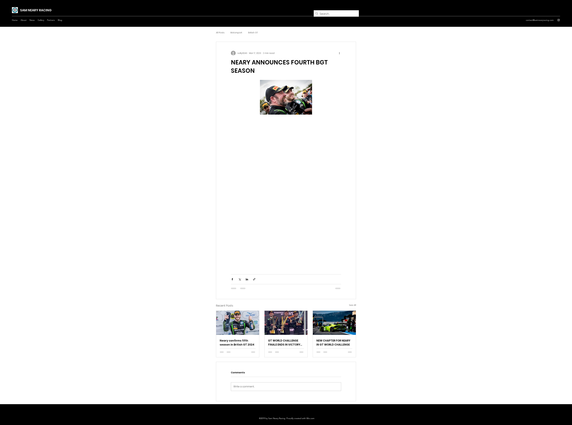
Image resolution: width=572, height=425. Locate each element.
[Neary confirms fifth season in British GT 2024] (237, 323)
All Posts (220, 32)
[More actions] (339, 53)
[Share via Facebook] (232, 279)
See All (352, 305)
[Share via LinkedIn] (246, 279)
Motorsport (236, 32)
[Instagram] (558, 20)
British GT (253, 32)
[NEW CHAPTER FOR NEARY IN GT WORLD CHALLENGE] (334, 323)
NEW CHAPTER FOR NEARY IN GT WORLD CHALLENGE (333, 342)
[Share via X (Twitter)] (239, 279)
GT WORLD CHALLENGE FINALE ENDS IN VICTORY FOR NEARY (284, 343)
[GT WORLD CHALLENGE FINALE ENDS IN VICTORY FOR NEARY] (286, 323)
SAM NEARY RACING (36, 10)
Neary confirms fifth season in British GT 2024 (237, 342)
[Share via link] (254, 279)
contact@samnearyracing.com (540, 20)
